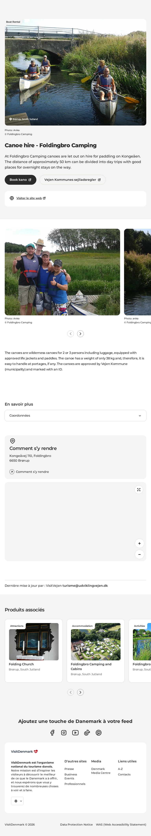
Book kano (18, 180)
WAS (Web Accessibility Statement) (121, 824)
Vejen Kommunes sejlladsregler (70, 180)
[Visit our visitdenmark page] (75, 732)
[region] (75, 521)
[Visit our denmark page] (52, 732)
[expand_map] (138, 489)
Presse (69, 769)
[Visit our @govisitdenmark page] (87, 732)
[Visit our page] (63, 732)
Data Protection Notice (76, 824)
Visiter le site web (29, 198)
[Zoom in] (139, 543)
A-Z (120, 769)
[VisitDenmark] (24, 752)
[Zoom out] (139, 554)
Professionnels (74, 784)
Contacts (124, 774)
